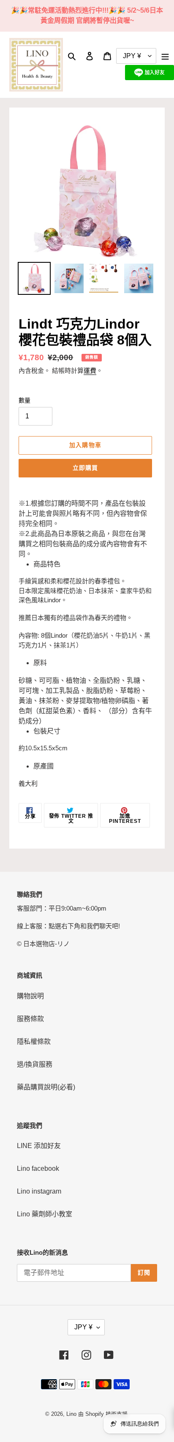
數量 (24, 400)
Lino (71, 1414)
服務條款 (30, 1018)
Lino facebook (38, 1168)
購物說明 (30, 996)
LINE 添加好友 (39, 1145)
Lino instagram (39, 1191)
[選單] (165, 55)
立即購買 (85, 467)
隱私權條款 (34, 1041)
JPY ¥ (83, 1327)
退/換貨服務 (34, 1064)
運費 (90, 370)
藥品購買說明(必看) (46, 1087)
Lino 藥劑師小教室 (44, 1214)
